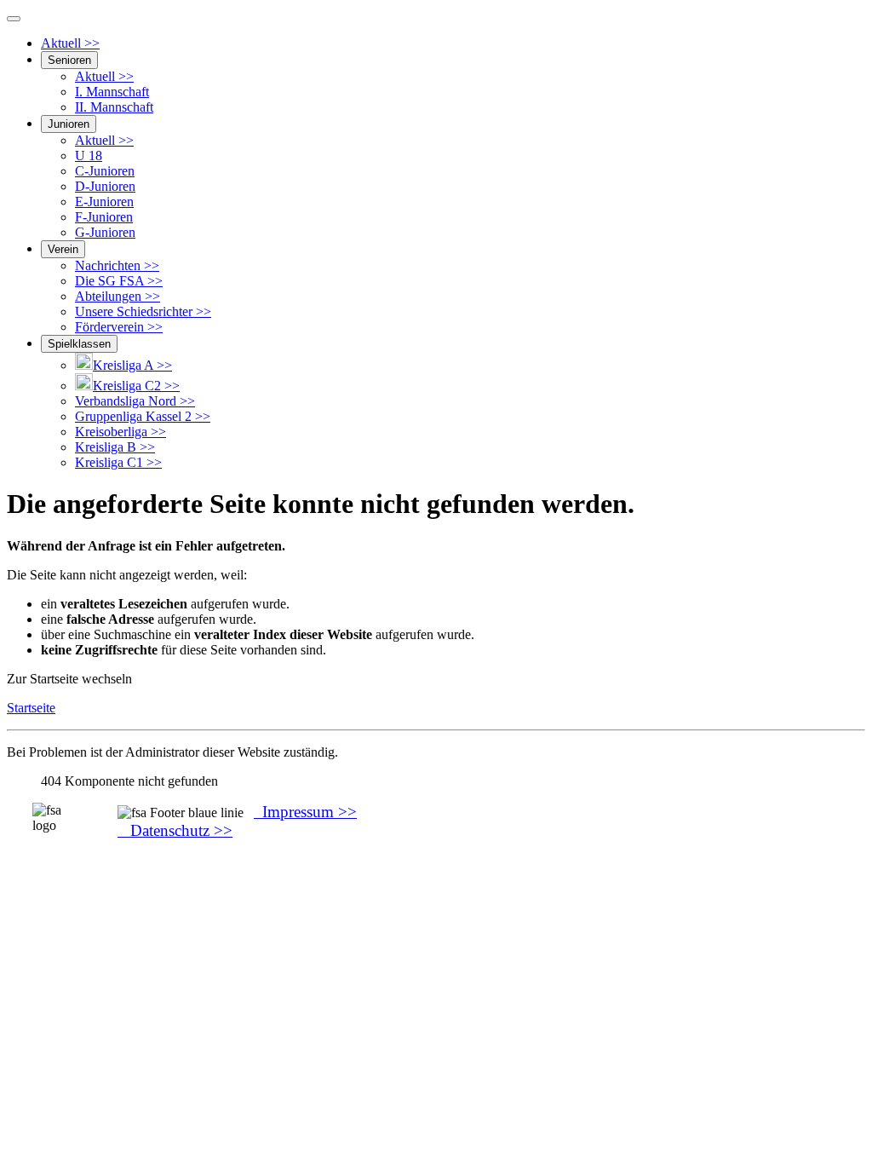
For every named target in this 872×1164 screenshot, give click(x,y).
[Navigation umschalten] (13, 18)
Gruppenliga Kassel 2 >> (142, 416)
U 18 (88, 155)
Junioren (68, 124)
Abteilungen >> (117, 296)
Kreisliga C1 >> (118, 462)
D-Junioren (105, 186)
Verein (63, 249)
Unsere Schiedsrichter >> (143, 311)
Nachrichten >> (117, 265)
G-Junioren (105, 232)
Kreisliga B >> (115, 447)
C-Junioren (105, 171)
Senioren (69, 60)
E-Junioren (104, 201)
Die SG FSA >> (119, 281)
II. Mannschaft (114, 107)
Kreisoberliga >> (120, 431)
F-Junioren (104, 217)
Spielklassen (79, 343)
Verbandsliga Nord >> (135, 401)
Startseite (31, 707)
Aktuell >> (70, 43)
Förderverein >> (119, 327)
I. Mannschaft (112, 91)
